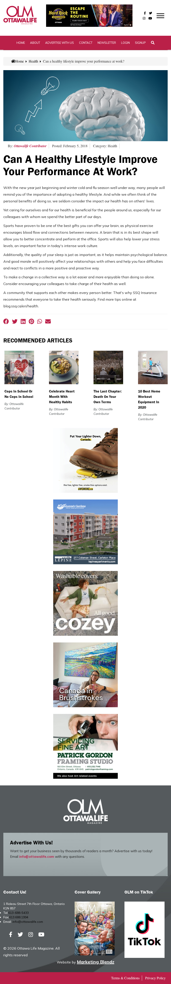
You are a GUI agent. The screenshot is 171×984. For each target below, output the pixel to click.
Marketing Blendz (95, 962)
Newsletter (107, 42)
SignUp (140, 42)
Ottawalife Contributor (30, 145)
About (35, 42)
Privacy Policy (155, 978)
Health (33, 61)
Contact (85, 42)
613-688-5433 (18, 913)
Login (125, 42)
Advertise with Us (59, 42)
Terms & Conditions (125, 978)
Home (20, 42)
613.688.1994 (18, 917)
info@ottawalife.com (36, 856)
